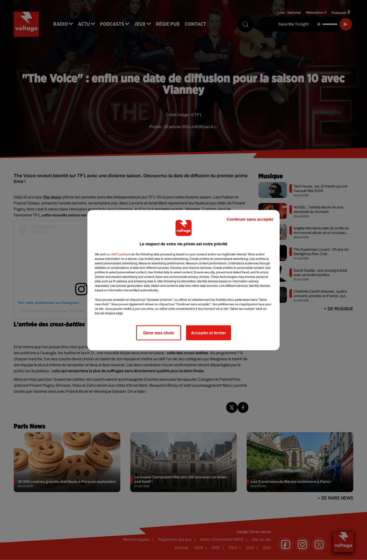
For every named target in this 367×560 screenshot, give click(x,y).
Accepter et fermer (208, 333)
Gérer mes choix (158, 333)
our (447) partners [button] (118, 254)
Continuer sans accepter (250, 219)
